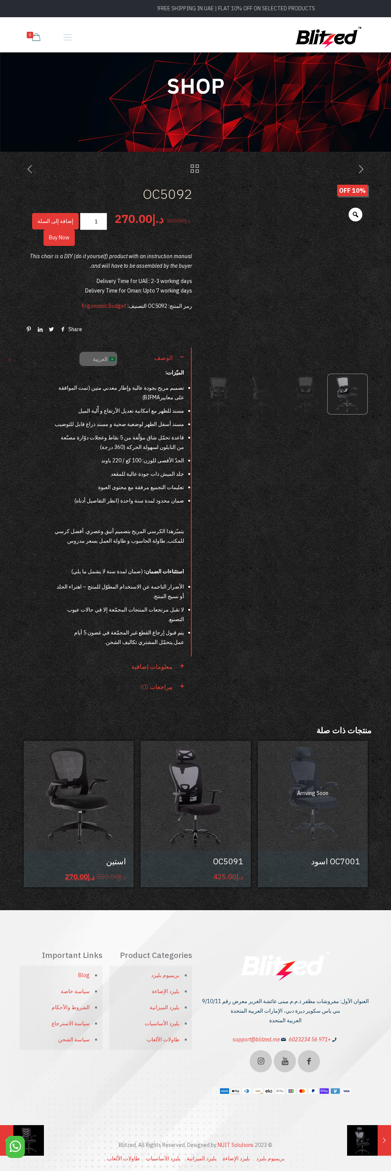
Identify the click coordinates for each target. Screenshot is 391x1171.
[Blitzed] (328, 37)
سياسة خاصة (75, 991)
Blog (84, 975)
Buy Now (59, 237)
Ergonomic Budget (104, 306)
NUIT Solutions (236, 1145)
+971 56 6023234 (310, 1039)
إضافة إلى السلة (55, 221)
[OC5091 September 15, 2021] (384, 1140)
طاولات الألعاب (163, 1039)
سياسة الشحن (74, 1039)
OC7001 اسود (335, 861)
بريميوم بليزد (165, 975)
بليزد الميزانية (164, 1007)
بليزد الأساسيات (162, 1023)
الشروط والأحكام (71, 1007)
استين (116, 861)
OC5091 (228, 861)
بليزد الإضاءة (165, 991)
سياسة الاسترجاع (71, 1023)
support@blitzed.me (256, 1039)
